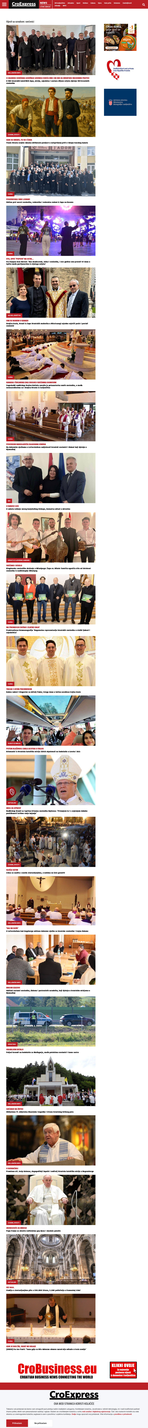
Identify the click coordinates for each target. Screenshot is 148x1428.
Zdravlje (57, 5)
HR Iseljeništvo (60, 3)
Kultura (85, 3)
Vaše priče (107, 3)
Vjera (100, 3)
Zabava (92, 3)
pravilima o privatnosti (123, 1414)
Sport (78, 3)
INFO (64, 5)
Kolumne (117, 3)
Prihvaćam (17, 1423)
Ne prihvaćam (40, 1423)
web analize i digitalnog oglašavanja (96, 1412)
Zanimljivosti (127, 3)
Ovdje (74, 1414)
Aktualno (71, 3)
